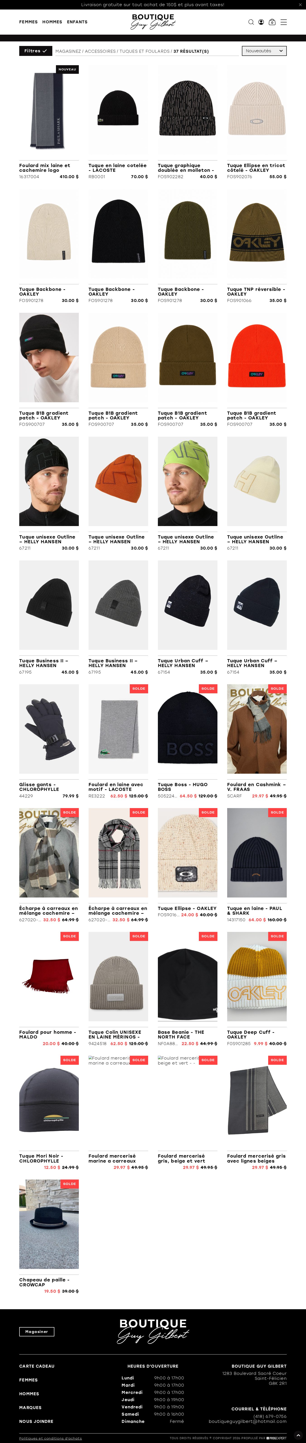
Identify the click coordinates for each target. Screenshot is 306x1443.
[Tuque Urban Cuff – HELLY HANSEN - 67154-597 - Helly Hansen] (257, 617)
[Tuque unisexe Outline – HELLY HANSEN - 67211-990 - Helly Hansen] (49, 494)
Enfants (77, 21)
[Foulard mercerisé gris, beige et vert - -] (187, 1113)
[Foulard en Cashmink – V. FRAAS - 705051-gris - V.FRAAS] (257, 741)
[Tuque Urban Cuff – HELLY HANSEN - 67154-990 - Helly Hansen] (187, 617)
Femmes (28, 21)
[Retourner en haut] (298, 1435)
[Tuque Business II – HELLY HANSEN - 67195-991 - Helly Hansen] (49, 617)
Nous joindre (36, 1421)
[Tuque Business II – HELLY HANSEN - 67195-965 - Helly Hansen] (118, 617)
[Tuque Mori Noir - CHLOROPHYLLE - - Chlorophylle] (49, 1113)
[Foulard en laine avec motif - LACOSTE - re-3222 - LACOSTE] (118, 741)
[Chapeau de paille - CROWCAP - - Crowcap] (49, 1237)
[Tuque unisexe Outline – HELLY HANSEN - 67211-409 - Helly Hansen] (187, 494)
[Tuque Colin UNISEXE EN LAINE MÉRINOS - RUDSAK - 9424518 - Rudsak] (118, 989)
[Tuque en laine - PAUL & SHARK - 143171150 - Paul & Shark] (257, 865)
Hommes (52, 21)
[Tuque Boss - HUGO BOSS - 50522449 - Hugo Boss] (187, 741)
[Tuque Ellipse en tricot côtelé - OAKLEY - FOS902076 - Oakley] (257, 122)
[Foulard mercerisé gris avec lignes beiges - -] (257, 1113)
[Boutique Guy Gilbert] (153, 22)
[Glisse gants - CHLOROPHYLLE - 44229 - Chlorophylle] (49, 741)
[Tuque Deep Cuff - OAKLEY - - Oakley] (257, 989)
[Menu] (284, 22)
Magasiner (36, 1332)
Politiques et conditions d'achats (50, 1439)
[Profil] (261, 22)
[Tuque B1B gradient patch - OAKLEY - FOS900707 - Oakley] (49, 370)
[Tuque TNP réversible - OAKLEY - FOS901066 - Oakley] (257, 246)
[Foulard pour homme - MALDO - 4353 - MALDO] (49, 989)
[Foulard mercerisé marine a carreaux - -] (118, 1113)
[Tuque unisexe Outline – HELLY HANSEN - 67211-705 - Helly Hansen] (118, 494)
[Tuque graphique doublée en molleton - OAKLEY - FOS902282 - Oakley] (187, 122)
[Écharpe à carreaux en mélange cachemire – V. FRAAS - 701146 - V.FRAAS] (49, 865)
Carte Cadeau (37, 1366)
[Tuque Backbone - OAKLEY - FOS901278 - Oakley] (118, 246)
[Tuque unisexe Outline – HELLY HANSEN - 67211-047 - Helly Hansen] (257, 494)
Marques (30, 1407)
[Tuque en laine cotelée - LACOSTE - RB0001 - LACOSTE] (118, 122)
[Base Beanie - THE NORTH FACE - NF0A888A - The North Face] (187, 989)
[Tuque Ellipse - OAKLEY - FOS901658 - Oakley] (187, 865)
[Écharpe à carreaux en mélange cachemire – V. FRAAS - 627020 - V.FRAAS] (118, 865)
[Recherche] (251, 22)
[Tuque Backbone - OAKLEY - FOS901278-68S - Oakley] (49, 246)
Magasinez (68, 51)
